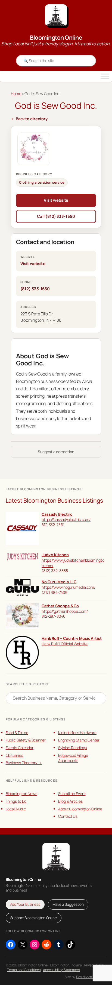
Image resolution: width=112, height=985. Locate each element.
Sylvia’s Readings (72, 747)
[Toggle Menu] (105, 76)
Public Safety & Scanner (26, 740)
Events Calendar (20, 747)
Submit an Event (72, 793)
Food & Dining (17, 732)
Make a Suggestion (68, 904)
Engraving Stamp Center (78, 740)
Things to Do (16, 801)
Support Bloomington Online (33, 917)
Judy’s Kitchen (55, 554)
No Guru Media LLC (59, 581)
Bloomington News (21, 793)
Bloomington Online (56, 37)
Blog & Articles (70, 801)
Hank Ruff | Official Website (65, 643)
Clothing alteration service (41, 182)
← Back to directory (29, 118)
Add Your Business (25, 904)
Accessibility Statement (61, 969)
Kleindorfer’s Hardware (77, 732)
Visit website (56, 200)
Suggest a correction (56, 451)
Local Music (16, 808)
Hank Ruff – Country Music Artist (72, 638)
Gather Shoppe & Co (60, 605)
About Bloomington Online (80, 808)
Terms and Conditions (24, 969)
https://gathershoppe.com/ (65, 611)
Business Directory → (24, 762)
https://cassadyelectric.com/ (66, 519)
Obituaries (14, 755)
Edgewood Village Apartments (73, 758)
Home (16, 93)
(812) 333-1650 (35, 289)
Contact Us (67, 816)
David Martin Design (91, 976)
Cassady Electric (57, 514)
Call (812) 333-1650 (56, 216)
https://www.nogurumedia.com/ (68, 587)
